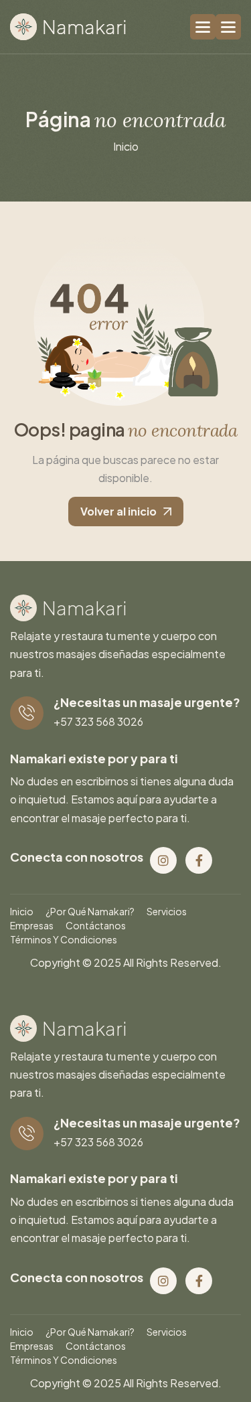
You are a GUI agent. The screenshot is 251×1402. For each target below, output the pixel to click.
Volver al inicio (118, 511)
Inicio (21, 911)
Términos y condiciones (63, 939)
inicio (126, 146)
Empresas (32, 925)
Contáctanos (96, 925)
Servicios (167, 911)
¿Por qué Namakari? (90, 911)
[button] (228, 27)
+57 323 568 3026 (98, 721)
